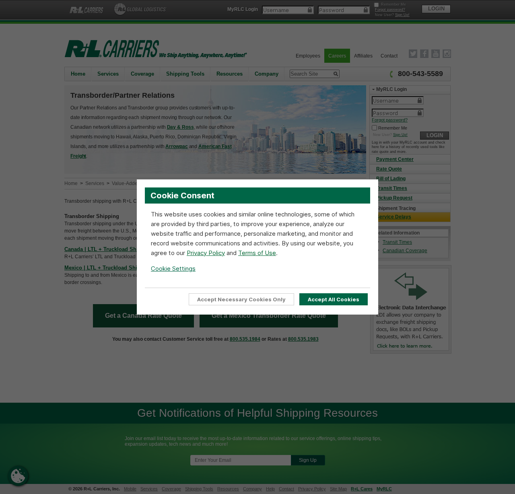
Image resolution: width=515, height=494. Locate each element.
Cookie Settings (173, 268)
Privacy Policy (206, 253)
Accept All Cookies (333, 299)
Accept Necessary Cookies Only (241, 299)
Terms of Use (257, 253)
